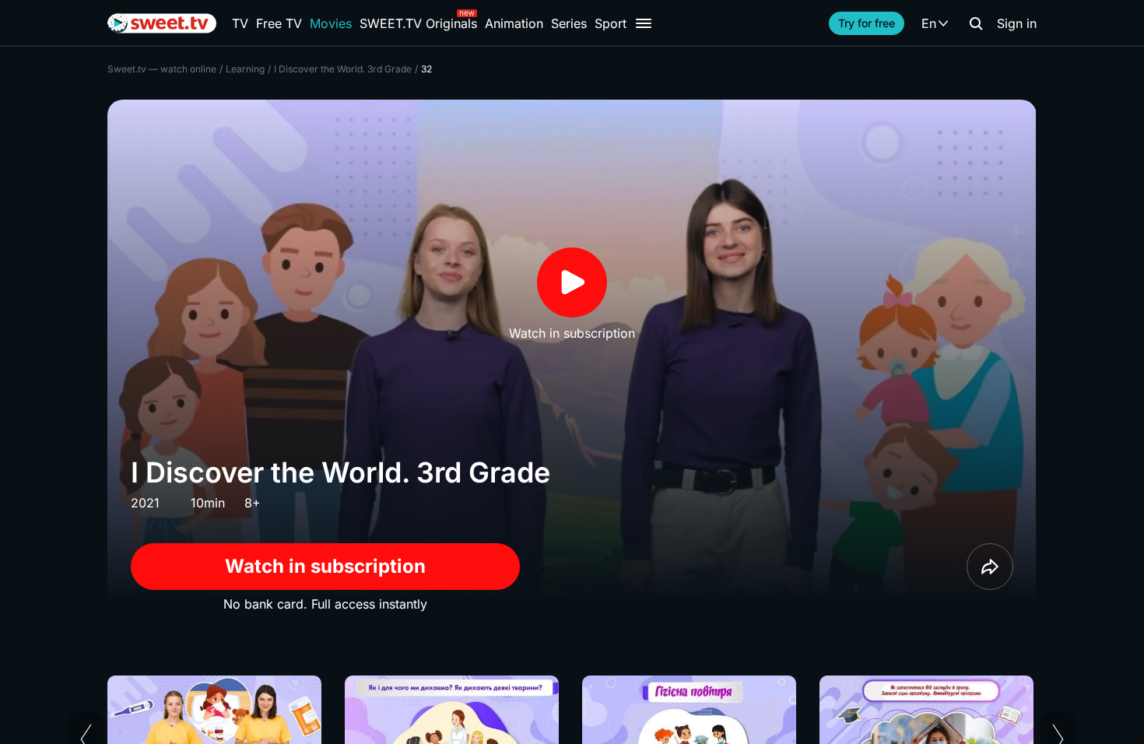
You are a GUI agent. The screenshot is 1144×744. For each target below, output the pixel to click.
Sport (610, 23)
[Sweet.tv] (161, 23)
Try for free (866, 23)
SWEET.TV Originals (418, 23)
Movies (331, 23)
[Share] (990, 566)
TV (240, 23)
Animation (514, 23)
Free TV (279, 23)
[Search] (976, 23)
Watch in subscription (325, 566)
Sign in (1017, 23)
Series (569, 23)
